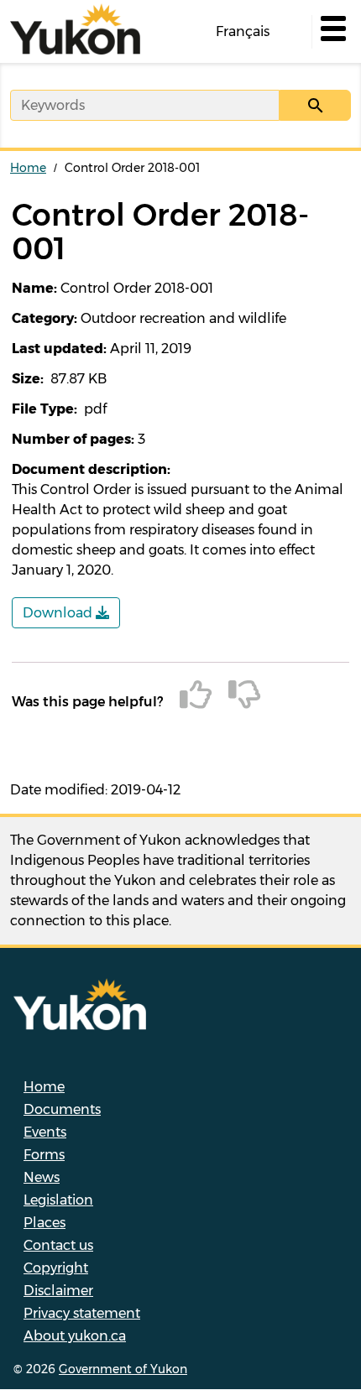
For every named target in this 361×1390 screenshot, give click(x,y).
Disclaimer (58, 1291)
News (42, 1177)
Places (44, 1223)
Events (45, 1132)
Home (28, 167)
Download (59, 613)
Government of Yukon (123, 1369)
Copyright (56, 1268)
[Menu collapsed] (331, 32)
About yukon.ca (75, 1336)
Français (242, 31)
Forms (44, 1155)
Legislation (58, 1200)
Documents (62, 1109)
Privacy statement (82, 1313)
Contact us (58, 1245)
